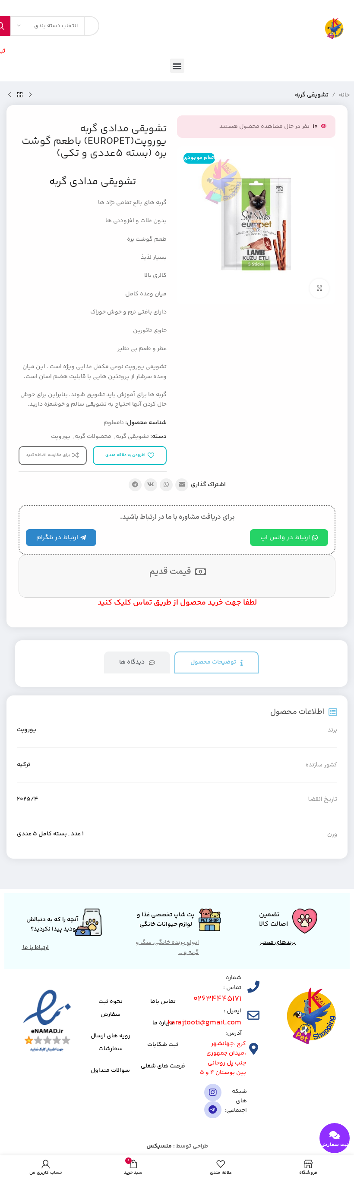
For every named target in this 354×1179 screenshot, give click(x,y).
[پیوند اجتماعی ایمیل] (181, 484)
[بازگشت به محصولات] (20, 95)
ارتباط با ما (35, 948)
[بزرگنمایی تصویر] (319, 288)
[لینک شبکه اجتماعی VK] (150, 484)
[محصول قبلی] (30, 95)
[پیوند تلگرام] (135, 484)
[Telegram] (212, 1109)
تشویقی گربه (312, 95)
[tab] (216, 662)
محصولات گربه (93, 436)
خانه (344, 95)
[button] (177, 66)
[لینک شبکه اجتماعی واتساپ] (166, 484)
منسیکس (159, 1146)
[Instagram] (212, 1092)
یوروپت (60, 436)
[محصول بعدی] (9, 95)
